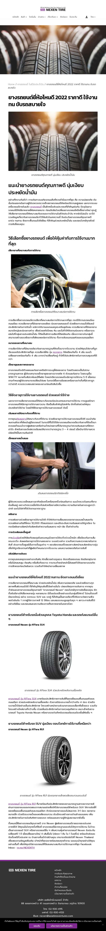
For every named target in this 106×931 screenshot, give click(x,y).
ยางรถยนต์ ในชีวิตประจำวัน (30, 84)
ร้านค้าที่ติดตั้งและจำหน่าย (65, 876)
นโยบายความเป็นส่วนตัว (64, 893)
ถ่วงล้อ (16, 538)
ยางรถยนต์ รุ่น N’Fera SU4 (22, 699)
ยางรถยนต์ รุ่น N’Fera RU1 (22, 804)
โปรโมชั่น (32, 17)
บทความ (58, 880)
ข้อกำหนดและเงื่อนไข (63, 890)
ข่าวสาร (41, 17)
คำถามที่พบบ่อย (61, 886)
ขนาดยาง (57, 352)
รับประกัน (73, 17)
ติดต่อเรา (63, 17)
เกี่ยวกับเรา (52, 17)
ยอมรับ (37, 926)
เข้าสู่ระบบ (86, 17)
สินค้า (23, 17)
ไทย (92, 17)
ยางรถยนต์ (36, 207)
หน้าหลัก (16, 17)
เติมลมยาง (21, 419)
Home (11, 84)
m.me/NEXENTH (26, 848)
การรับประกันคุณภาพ (63, 873)
